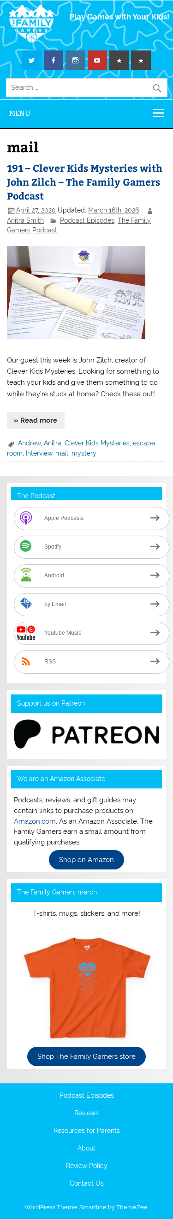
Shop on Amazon (86, 860)
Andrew (29, 443)
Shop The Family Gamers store (86, 1056)
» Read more (35, 420)
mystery (84, 453)
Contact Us (87, 1184)
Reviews (86, 1113)
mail (61, 453)
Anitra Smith (25, 220)
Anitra (52, 443)
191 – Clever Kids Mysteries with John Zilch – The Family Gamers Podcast (84, 181)
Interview (39, 453)
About (86, 1148)
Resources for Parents (87, 1131)
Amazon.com (35, 821)
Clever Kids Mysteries (97, 443)
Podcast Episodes (87, 220)
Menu (19, 113)
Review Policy (86, 1166)
